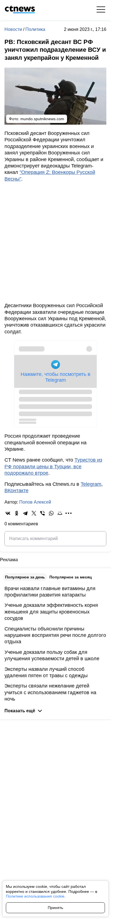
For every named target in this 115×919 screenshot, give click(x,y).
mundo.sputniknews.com (42, 119)
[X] (33, 513)
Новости (13, 29)
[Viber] (42, 513)
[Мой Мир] (59, 513)
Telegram (91, 484)
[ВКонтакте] (7, 513)
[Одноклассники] (16, 513)
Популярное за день (25, 577)
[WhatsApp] (51, 513)
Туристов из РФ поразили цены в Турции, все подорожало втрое (53, 466)
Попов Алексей (35, 502)
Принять (55, 907)
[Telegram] (25, 513)
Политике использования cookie (35, 896)
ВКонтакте (16, 490)
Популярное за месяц (70, 577)
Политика (35, 29)
